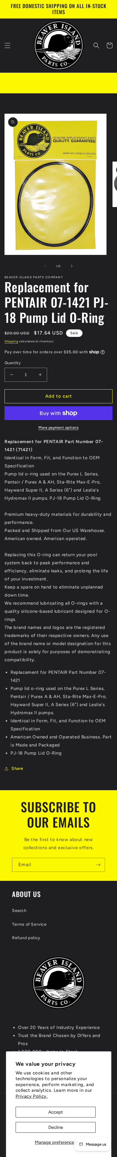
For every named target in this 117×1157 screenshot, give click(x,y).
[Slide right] (71, 266)
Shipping (11, 341)
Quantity (12, 363)
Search (19, 910)
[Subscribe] (98, 865)
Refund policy (26, 937)
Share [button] (17, 768)
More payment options (58, 427)
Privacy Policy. (32, 1096)
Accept (55, 1112)
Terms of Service (29, 924)
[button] (7, 45)
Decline (55, 1127)
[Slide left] (45, 266)
